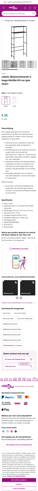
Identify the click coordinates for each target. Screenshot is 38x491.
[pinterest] (12, 431)
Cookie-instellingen (19, 488)
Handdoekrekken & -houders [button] (12, 345)
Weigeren (19, 484)
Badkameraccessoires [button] (10, 324)
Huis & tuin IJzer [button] (8, 318)
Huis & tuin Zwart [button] (20, 313)
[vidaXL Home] (13, 7)
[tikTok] (16, 431)
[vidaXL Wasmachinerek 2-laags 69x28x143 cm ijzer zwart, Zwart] (19, 42)
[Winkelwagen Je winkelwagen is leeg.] (34, 8)
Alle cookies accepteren (19, 480)
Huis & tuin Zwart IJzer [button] (25, 318)
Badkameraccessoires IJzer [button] (11, 335)
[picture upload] (19, 262)
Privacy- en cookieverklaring (16, 476)
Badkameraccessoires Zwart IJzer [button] (13, 340)
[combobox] (19, 13)
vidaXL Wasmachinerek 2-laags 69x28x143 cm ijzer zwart (17, 80)
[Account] (25, 8)
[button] (6, 102)
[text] (5, 116)
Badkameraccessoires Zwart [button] (12, 329)
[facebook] (3, 431)
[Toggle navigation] (3, 7)
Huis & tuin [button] (6, 313)
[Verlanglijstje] (30, 8)
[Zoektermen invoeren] (33, 13)
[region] (19, 470)
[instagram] (7, 431)
